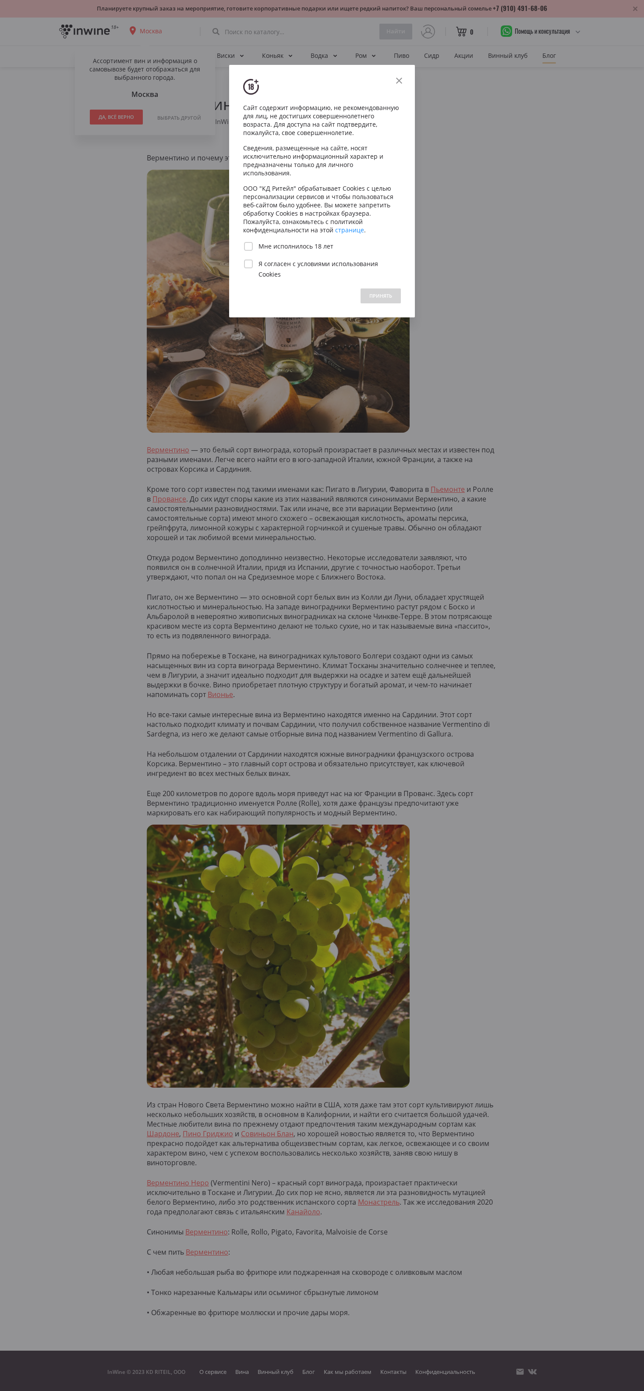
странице (349, 230)
